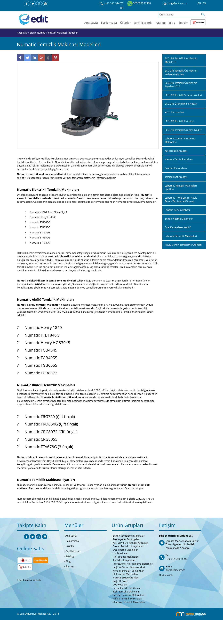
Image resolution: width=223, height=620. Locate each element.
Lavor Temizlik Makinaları (127, 588)
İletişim (183, 23)
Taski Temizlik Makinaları (126, 591)
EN (199, 3)
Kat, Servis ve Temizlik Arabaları (130, 542)
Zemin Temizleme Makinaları (129, 535)
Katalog (160, 23)
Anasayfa (22, 32)
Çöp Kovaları (120, 584)
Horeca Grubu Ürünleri (126, 577)
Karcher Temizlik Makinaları (128, 595)
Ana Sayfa (91, 23)
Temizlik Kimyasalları (124, 560)
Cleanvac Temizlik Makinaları (129, 602)
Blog (172, 23)
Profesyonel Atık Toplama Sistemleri (133, 563)
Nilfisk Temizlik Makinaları (127, 598)
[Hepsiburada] (40, 560)
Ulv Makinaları (121, 553)
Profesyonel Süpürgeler (126, 539)
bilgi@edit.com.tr (178, 3)
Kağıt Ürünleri (120, 581)
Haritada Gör (166, 575)
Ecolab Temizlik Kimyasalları (128, 546)
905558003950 (142, 3)
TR (204, 3)
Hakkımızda (109, 23)
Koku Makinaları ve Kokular (128, 570)
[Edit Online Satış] (198, 21)
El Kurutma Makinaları (125, 574)
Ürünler (125, 23)
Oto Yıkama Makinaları (125, 549)
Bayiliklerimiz (143, 23)
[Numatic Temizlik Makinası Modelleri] (88, 105)
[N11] (24, 560)
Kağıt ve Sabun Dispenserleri (129, 567)
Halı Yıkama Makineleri (126, 556)
